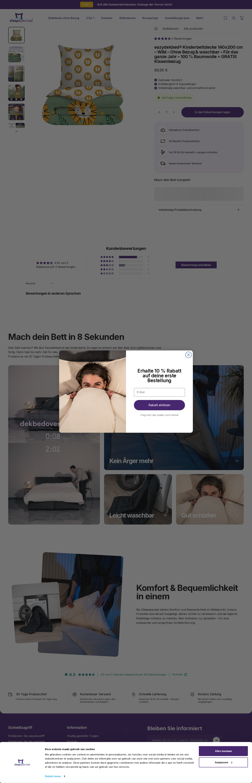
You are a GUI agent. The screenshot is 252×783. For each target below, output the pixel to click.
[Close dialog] (188, 355)
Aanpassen (221, 762)
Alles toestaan (223, 751)
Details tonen (53, 776)
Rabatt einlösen (159, 405)
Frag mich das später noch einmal (159, 415)
